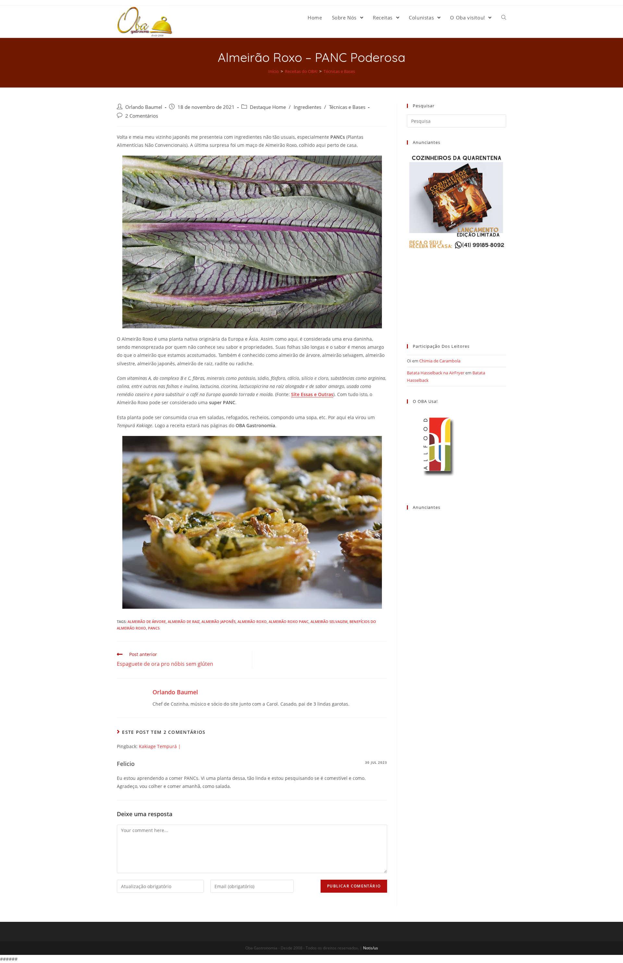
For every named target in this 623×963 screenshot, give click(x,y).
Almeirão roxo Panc (289, 621)
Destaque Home (268, 107)
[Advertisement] (456, 290)
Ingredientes (307, 107)
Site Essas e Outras (312, 394)
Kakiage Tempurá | (160, 746)
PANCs (154, 628)
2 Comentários (141, 116)
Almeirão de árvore (147, 621)
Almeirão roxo (252, 621)
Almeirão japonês (219, 621)
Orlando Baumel (143, 107)
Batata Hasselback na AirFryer (435, 373)
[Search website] (503, 17)
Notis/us (370, 948)
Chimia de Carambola (439, 361)
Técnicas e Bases (347, 107)
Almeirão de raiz (184, 621)
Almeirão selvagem (329, 621)
